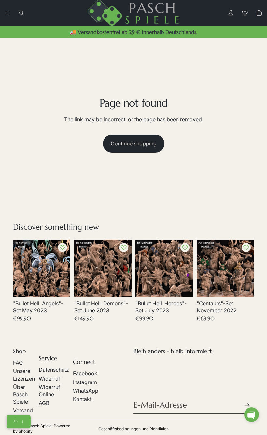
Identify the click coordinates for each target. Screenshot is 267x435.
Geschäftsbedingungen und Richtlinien (133, 429)
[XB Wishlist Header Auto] (245, 13)
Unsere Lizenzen (24, 375)
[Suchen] (21, 13)
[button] (251, 414)
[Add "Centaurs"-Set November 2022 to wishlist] (246, 247)
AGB (44, 403)
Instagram (85, 382)
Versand (23, 410)
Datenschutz (54, 370)
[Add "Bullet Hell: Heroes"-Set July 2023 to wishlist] (185, 247)
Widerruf (49, 378)
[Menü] (7, 13)
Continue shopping (134, 143)
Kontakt (82, 399)
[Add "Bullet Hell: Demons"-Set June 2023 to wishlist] (123, 247)
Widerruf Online (49, 391)
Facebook (85, 373)
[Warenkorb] (259, 13)
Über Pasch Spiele (20, 394)
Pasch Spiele (40, 425)
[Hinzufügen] (60, 287)
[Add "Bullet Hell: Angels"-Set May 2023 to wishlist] (62, 247)
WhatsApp (85, 390)
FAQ (18, 362)
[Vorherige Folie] (20, 268)
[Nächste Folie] (63, 268)
